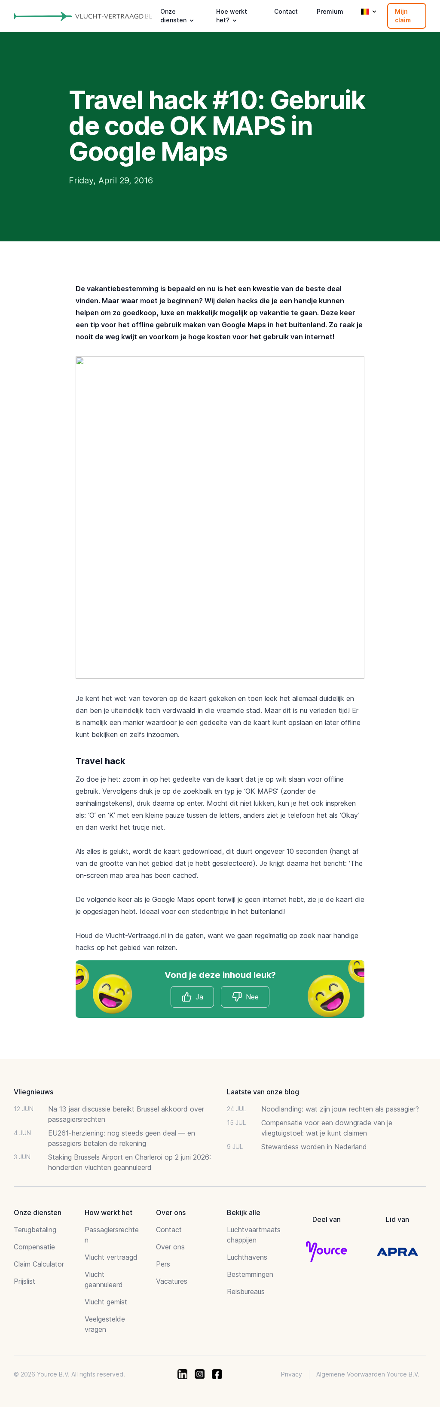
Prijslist (24, 1281)
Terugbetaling (35, 1229)
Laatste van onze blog (263, 1091)
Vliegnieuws (33, 1091)
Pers (163, 1264)
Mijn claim (403, 16)
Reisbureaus (246, 1291)
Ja (199, 997)
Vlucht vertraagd (111, 1257)
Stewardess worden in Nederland (314, 1146)
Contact (286, 11)
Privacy (291, 1374)
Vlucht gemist (106, 1301)
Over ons (170, 1247)
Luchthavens (247, 1257)
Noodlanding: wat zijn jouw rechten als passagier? (340, 1109)
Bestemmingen (250, 1274)
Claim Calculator (39, 1264)
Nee (252, 997)
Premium (330, 11)
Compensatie (34, 1247)
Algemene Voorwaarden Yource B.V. (367, 1374)
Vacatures (171, 1281)
